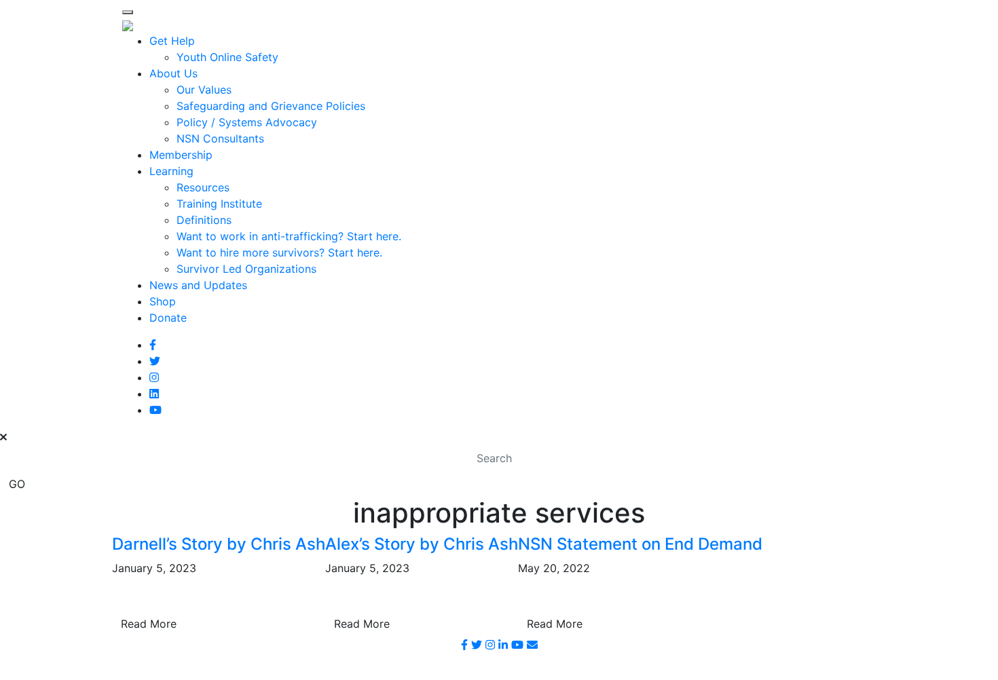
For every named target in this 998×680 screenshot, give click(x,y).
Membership (180, 155)
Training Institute (219, 203)
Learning (171, 171)
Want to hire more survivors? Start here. (279, 252)
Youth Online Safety (227, 57)
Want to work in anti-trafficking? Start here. (289, 236)
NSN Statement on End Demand (640, 544)
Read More (149, 623)
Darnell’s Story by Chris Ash (218, 544)
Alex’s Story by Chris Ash (421, 544)
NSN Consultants (220, 138)
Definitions (204, 220)
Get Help (172, 41)
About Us (173, 73)
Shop (162, 301)
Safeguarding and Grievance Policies (271, 106)
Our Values (204, 89)
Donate (168, 317)
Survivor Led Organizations (246, 269)
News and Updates (198, 285)
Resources (203, 187)
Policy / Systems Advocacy (247, 122)
